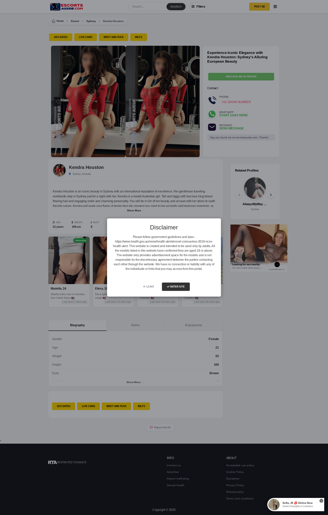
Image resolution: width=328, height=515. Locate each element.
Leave (149, 286)
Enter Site (177, 286)
